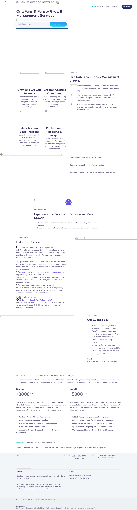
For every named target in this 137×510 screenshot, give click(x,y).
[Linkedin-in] (21, 494)
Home (94, 7)
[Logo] (11, 6)
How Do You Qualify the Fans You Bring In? (38, 285)
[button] (42, 247)
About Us (114, 7)
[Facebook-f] (18, 494)
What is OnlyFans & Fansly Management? (37, 248)
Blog (107, 7)
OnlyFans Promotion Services (79, 478)
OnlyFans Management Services (80, 475)
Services (100, 7)
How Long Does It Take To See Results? (37, 300)
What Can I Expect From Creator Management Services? (43, 272)
